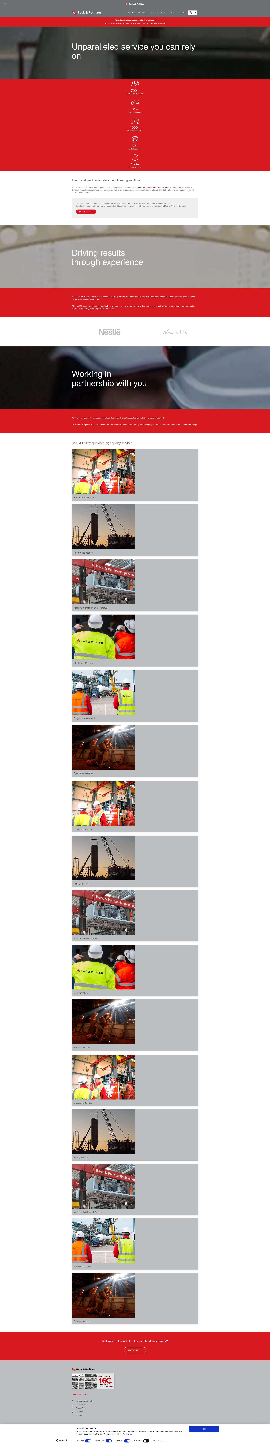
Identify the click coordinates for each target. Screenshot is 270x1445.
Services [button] (154, 13)
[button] (5, 4)
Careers (172, 13)
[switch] (109, 1440)
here (129, 1434)
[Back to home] (135, 4)
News (163, 13)
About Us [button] (131, 13)
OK (204, 1429)
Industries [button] (143, 13)
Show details (158, 1441)
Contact (182, 13)
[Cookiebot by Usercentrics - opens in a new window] (62, 1440)
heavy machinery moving (174, 187)
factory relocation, (139, 187)
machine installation (153, 187)
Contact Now (84, 211)
